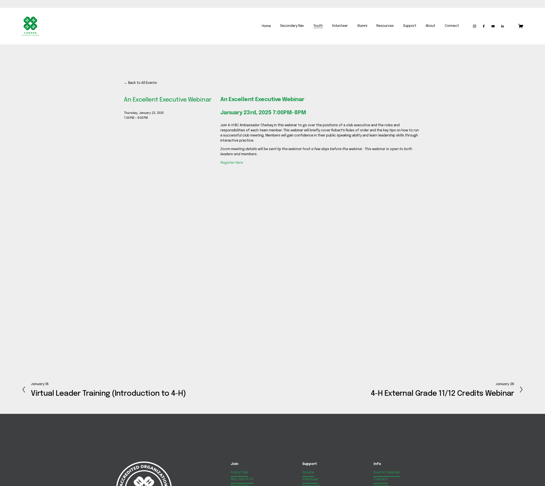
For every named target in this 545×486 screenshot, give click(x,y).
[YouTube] (493, 26)
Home (266, 26)
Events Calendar (387, 472)
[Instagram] (474, 26)
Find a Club (239, 472)
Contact (380, 479)
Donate (308, 472)
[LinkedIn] (502, 26)
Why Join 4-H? (242, 479)
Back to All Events (142, 83)
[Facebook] (484, 26)
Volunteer (310, 479)
